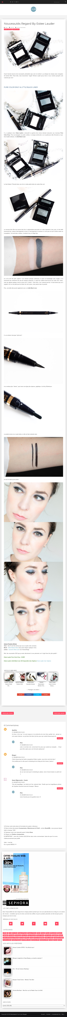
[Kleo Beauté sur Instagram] (11, 2)
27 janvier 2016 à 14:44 (26, 745)
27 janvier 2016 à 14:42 (18, 732)
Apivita (60, 935)
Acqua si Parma (32, 933)
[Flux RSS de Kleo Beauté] (18, 2)
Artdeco (27, 937)
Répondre (60, 738)
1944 (4, 933)
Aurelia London (7, 939)
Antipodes (54, 935)
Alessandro (53, 933)
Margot (14, 755)
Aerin (38, 933)
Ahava (47, 933)
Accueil (43, 1014)
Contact (48, 1014)
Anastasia (18, 935)
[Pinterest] (45, 923)
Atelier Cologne (49, 937)
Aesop (42, 933)
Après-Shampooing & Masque (10, 937)
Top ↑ (63, 1014)
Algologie (5, 935)
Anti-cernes (48, 935)
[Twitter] (22, 923)
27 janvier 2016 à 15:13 (18, 757)
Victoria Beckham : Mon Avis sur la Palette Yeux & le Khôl (27, 990)
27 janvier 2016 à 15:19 (26, 770)
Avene (55, 939)
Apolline (14, 730)
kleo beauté (14, 1014)
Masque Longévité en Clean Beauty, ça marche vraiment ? (27, 958)
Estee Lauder (8, 29)
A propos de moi (56, 1014)
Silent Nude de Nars (13, 647)
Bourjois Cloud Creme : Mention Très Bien (23, 979)
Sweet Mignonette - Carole (20, 780)
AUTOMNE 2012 (26, 939)
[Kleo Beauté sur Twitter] (12, 2)
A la (10, 933)
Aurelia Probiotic (16, 939)
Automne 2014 (44, 939)
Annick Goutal (40, 935)
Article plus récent (7, 713)
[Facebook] (34, 923)
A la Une (15, 933)
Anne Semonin (31, 935)
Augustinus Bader (58, 937)
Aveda (50, 939)
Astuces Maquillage (39, 937)
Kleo (6, 27)
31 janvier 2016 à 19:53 (18, 782)
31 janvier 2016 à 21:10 (26, 795)
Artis (31, 937)
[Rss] (57, 923)
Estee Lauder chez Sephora (44, 661)
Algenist (60, 933)
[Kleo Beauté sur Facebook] (14, 2)
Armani (21, 937)
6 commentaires (21, 27)
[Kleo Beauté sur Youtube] (16, 2)
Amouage (11, 935)
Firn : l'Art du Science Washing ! (21, 969)
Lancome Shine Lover (14, 649)
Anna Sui (24, 935)
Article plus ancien (59, 713)
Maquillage (16, 29)
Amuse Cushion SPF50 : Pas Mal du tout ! (23, 947)
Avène (60, 939)
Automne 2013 (35, 939)
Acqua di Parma (22, 933)
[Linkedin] (10, 923)
